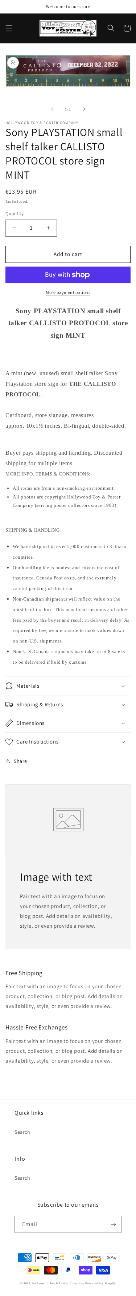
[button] (9, 28)
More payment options (68, 292)
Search (22, 1132)
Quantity (14, 213)
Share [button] (20, 761)
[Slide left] (52, 109)
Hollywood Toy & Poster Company (58, 1283)
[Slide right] (84, 109)
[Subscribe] (113, 1224)
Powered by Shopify (100, 1283)
